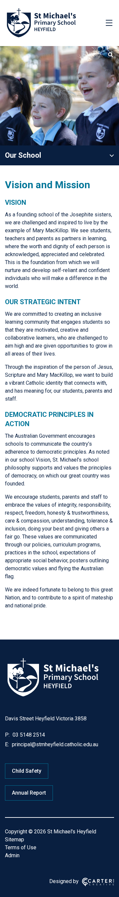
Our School (23, 155)
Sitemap (14, 839)
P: (7, 735)
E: (7, 744)
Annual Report (29, 793)
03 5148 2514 (28, 735)
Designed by (64, 881)
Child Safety (26, 771)
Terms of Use (20, 847)
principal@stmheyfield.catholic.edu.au (54, 744)
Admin (12, 855)
